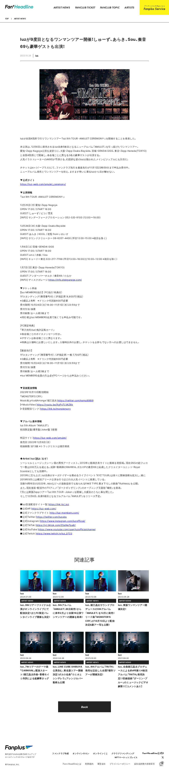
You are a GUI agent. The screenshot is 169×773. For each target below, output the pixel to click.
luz (36, 55)
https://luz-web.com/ (44, 508)
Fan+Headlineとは (72, 763)
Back (84, 707)
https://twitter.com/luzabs (51, 516)
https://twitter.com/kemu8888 (75, 400)
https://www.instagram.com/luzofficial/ (62, 521)
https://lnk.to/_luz (59, 504)
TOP (7, 19)
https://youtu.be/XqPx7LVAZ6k (55, 404)
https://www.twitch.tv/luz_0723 (54, 533)
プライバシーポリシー (120, 763)
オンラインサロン (81, 753)
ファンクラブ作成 (60, 753)
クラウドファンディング (123, 753)
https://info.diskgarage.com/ (65, 279)
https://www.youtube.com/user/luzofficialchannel (66, 529)
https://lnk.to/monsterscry (55, 408)
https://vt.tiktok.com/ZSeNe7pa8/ (56, 525)
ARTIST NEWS (20, 19)
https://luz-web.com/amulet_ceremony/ (43, 184)
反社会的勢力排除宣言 (144, 763)
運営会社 (101, 763)
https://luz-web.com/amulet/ (50, 437)
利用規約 (89, 763)
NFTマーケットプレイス (126, 757)
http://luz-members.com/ (64, 512)
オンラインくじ (100, 753)
